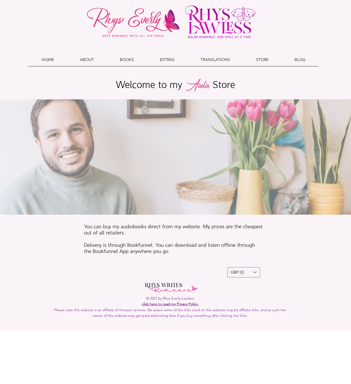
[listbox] (243, 272)
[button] (167, 61)
